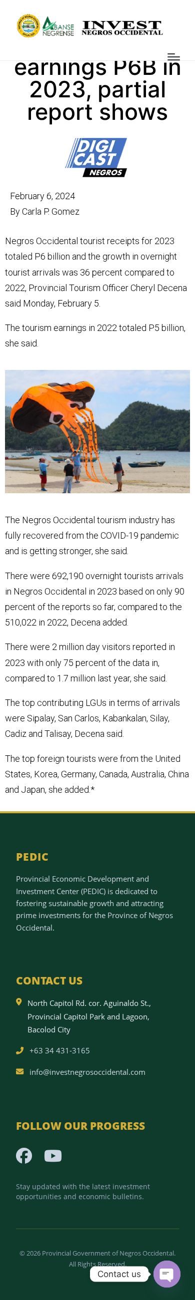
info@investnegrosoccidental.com (88, 1072)
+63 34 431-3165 (60, 1050)
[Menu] (174, 56)
